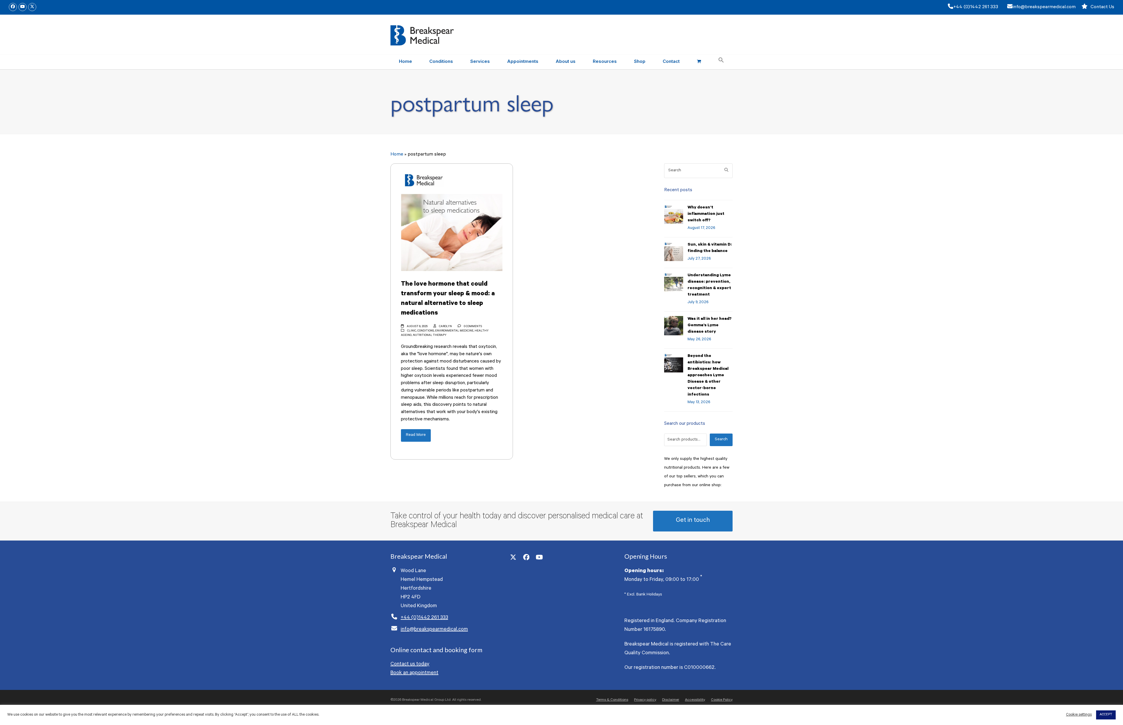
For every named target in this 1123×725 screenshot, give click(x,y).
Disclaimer (670, 700)
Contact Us (1102, 7)
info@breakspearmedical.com (1044, 7)
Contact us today (409, 664)
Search (721, 439)
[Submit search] (726, 171)
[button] (698, 62)
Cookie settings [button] (1079, 715)
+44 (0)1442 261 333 (975, 7)
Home (396, 154)
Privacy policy (645, 700)
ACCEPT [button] (1106, 715)
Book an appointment (414, 673)
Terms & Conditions (612, 700)
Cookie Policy (722, 700)
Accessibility (695, 700)
